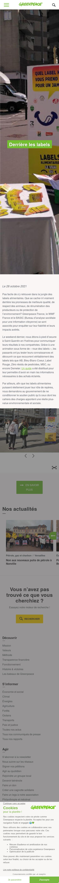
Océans (6, 715)
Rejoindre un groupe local (16, 776)
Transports (8, 720)
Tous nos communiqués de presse (21, 734)
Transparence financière (15, 659)
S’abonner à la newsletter (16, 757)
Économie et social (13, 692)
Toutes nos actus (11, 729)
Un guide (26, 368)
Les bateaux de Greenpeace (18, 674)
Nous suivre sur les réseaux (17, 761)
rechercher (32, 618)
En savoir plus (32, 487)
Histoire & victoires (12, 669)
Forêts (5, 710)
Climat (6, 696)
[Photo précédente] (25, 456)
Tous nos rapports (12, 739)
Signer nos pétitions (13, 766)
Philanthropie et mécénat (16, 799)
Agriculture (8, 706)
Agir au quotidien (11, 771)
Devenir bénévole (12, 780)
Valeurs (6, 650)
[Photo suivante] (33, 456)
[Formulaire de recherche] (53, 4)
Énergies (7, 701)
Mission (6, 645)
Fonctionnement (11, 664)
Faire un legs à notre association (20, 794)
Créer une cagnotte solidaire (18, 790)
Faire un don (9, 785)
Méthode (7, 655)
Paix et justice (10, 725)
